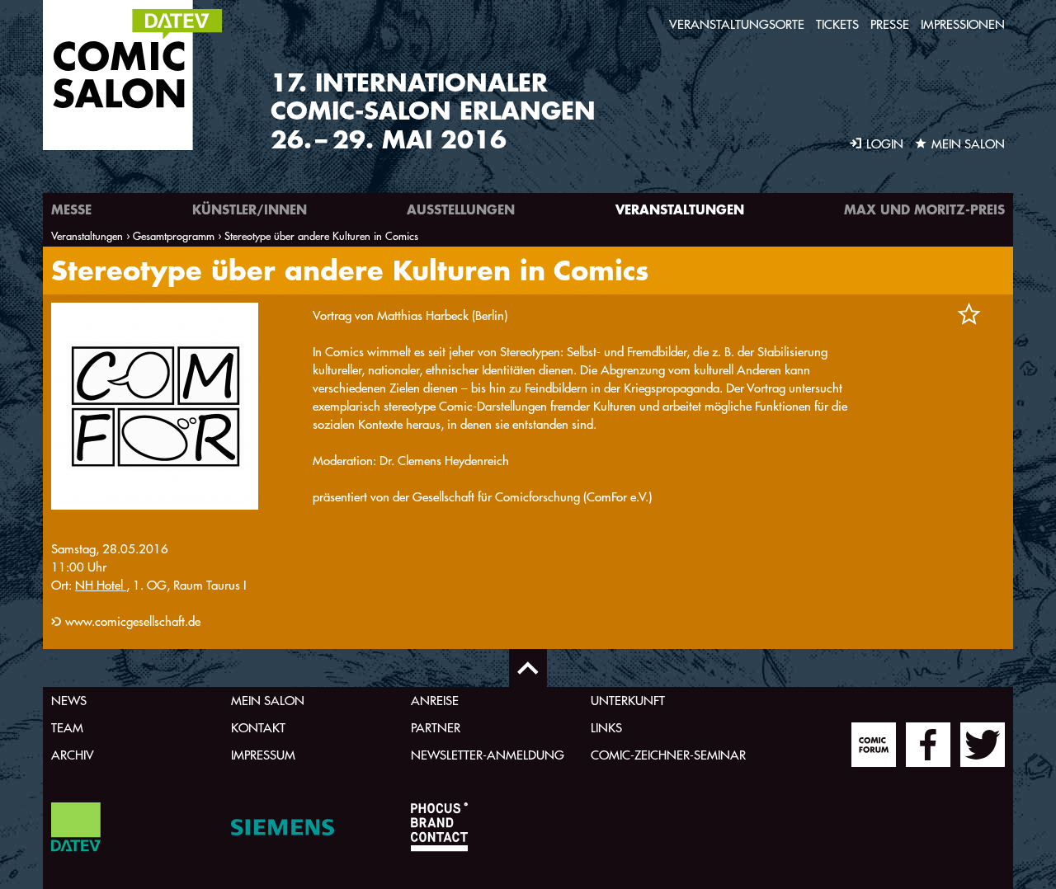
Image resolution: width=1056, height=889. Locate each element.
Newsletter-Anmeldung (487, 755)
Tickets (837, 24)
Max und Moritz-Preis (924, 209)
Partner (435, 728)
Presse (889, 24)
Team (67, 728)
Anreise (435, 700)
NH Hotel (100, 585)
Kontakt (258, 728)
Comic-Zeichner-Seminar (668, 755)
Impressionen (963, 24)
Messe (71, 209)
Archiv (72, 755)
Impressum (263, 755)
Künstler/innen (249, 209)
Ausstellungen (461, 209)
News (69, 700)
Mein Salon (267, 700)
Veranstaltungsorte (736, 24)
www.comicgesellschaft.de (132, 621)
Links (606, 728)
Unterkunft (628, 700)
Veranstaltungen (679, 209)
